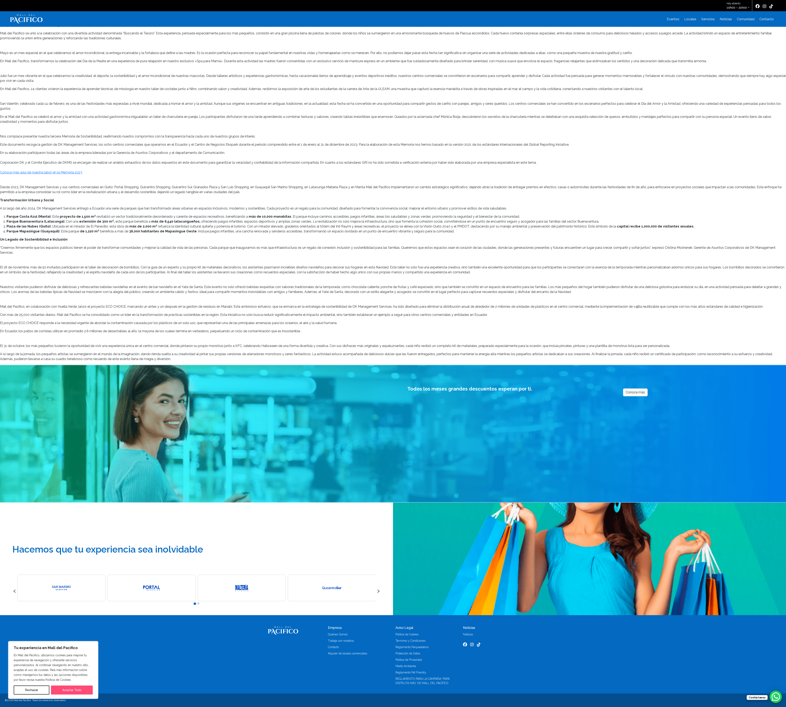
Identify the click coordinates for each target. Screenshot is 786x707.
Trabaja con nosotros (341, 640)
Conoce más (635, 392)
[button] (194, 603)
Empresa (335, 628)
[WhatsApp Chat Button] (776, 697)
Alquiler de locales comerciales (347, 653)
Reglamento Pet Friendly (410, 672)
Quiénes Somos (338, 634)
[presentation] (14, 590)
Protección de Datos (407, 653)
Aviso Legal (404, 628)
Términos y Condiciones (410, 640)
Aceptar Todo (71, 690)
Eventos (673, 19)
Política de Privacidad (408, 659)
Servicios (708, 19)
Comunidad (745, 19)
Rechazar (31, 690)
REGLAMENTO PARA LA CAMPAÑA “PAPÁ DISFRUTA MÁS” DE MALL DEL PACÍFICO (422, 681)
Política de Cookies (407, 634)
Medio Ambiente (405, 666)
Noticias (726, 19)
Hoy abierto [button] (737, 5)
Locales (690, 19)
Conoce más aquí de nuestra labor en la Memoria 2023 (41, 172)
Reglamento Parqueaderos (412, 647)
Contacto (766, 19)
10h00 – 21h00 (737, 7)
